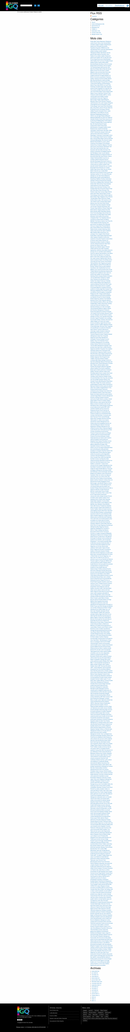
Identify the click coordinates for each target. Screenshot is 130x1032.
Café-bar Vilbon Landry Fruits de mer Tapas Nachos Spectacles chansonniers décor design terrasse (100, 494)
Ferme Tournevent (104, 531)
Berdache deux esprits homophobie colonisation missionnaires (98, 129)
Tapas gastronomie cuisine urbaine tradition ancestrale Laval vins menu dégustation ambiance (100, 653)
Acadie (97, 399)
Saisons (102, 399)
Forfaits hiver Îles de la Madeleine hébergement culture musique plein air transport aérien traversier (100, 920)
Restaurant (93, 410)
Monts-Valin (93, 554)
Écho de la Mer (99, 248)
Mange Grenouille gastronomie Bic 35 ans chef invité (101, 802)
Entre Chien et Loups (95, 525)
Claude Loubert (97, 598)
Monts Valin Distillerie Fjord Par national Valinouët (100, 252)
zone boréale (102, 518)
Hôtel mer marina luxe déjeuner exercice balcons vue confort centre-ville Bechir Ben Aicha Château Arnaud (100, 476)
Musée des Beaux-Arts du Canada (103, 64)
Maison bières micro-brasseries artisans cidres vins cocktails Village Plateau (101, 743)
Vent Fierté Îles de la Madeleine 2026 (101, 736)
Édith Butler (97, 277)
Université (98, 46)
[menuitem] (127, 5)
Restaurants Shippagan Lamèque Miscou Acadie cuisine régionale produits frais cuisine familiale (101, 699)
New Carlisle (100, 405)
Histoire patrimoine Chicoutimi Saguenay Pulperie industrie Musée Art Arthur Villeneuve (100, 819)
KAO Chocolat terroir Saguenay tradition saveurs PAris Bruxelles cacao (100, 352)
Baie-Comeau (107, 193)
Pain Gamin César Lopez (100, 245)
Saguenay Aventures (106, 525)
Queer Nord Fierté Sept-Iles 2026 (100, 741)
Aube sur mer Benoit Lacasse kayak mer (100, 218)
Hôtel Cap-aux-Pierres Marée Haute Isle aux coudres (100, 170)
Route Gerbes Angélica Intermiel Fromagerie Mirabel (99, 74)
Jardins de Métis (97, 90)
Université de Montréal (101, 554)
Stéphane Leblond (100, 523)
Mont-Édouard (108, 523)
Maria (103, 598)
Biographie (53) (95, 27)
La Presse (101, 561)
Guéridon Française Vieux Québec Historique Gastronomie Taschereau (101, 349)
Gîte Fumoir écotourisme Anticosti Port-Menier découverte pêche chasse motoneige (101, 954)
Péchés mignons (108, 195)
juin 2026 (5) (95, 973)
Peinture (105, 93)
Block (111, 381)
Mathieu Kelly (93, 601)
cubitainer (92, 548)
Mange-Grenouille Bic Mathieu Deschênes (99, 762)
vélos (107, 319)
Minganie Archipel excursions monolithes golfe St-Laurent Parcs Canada (101, 887)
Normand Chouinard (102, 578)
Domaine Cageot (94, 318)
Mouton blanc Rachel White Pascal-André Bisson (100, 226)
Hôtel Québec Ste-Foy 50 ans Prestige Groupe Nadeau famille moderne (101, 61)
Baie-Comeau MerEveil (106, 122)
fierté (91, 405)
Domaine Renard (103, 646)
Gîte (106, 402)
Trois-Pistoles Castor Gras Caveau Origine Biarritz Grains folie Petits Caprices (101, 191)
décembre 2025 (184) (97, 981)
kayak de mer (93, 573)
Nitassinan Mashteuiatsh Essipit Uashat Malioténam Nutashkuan (100, 177)
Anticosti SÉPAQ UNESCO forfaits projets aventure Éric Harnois (100, 958)
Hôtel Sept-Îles (94, 616)
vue (100, 328)
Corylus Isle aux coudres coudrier (98, 164)
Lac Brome (101, 1014)
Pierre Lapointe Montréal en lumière (104, 363)
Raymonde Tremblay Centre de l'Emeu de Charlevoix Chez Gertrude (101, 305)
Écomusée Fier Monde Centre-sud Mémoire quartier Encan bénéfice (100, 538)
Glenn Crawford (103, 648)
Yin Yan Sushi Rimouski (105, 174)
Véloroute (96, 624)
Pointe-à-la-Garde (101, 400)
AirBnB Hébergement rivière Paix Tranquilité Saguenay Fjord (101, 335)
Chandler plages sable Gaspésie (103, 86)
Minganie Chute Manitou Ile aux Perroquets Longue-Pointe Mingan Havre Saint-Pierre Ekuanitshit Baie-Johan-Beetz (101, 105)
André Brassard (106, 59)
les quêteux (93, 520)
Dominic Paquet (100, 580)
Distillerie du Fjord (105, 544)
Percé (96, 436)
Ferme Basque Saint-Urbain (97, 195)
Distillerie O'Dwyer (101, 208)
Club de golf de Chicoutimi (101, 619)
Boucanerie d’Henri (95, 531)
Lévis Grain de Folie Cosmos (97, 261)
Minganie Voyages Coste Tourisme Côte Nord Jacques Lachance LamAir (101, 946)
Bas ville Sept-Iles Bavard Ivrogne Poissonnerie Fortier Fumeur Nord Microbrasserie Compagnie (98, 125)
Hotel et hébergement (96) (98, 24)
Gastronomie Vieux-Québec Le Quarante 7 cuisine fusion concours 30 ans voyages (100, 463)
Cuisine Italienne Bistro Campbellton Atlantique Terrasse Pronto (100, 786)
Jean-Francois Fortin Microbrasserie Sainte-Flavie (98, 860)
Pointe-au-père (102, 266)
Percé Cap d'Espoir (105, 446)
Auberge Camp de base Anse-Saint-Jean (101, 346)
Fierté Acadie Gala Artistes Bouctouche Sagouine (100, 865)
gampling (101, 630)
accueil (92, 407)
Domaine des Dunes (106, 570)
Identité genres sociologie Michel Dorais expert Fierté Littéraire (100, 817)
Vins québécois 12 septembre (97, 761)
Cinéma (104, 91)
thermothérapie (101, 436)
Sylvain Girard (93, 578)
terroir (108, 316)
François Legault (94, 561)
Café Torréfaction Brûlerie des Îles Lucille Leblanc (101, 759)
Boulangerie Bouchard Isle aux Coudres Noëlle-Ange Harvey (100, 168)
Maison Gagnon (94, 617)
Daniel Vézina (97, 43)
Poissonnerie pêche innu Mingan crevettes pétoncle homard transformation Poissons (100, 434)
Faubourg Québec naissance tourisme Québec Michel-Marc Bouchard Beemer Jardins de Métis (101, 78)
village (95, 321)
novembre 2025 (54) (96, 983)
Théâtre (109, 949)
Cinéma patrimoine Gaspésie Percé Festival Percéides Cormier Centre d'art (100, 441)
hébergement (93, 527)
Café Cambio (98, 548)
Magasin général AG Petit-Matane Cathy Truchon (100, 152)
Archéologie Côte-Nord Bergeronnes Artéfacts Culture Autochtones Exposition (101, 473)
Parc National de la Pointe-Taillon (99, 621)
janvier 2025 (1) (95, 993)
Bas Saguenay (100, 527)
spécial (103, 402)
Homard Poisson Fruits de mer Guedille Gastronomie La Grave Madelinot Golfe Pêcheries (101, 725)
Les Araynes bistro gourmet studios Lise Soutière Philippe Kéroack (100, 487)
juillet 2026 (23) (95, 971)
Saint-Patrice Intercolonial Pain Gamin (100, 229)
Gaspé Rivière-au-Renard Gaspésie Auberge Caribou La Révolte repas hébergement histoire (101, 729)
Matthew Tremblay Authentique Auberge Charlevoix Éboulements (100, 179)
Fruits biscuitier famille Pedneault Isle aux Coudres (101, 165)
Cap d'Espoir (93, 632)
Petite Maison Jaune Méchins (97, 112)
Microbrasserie (102, 381)
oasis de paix (107, 404)
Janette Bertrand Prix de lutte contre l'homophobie (100, 648)
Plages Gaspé (100, 99)
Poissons (92, 433)
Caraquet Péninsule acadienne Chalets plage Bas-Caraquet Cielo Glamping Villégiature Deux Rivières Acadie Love (101, 290)
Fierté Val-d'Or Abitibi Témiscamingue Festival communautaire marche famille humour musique (100, 643)
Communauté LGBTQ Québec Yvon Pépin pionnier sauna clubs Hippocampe (100, 830)
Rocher (109, 402)
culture (99, 402)
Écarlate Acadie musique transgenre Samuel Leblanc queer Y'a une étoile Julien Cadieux (101, 678)
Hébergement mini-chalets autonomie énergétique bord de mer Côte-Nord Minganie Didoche (100, 423)
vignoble (105, 316)
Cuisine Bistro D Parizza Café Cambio (101, 239)
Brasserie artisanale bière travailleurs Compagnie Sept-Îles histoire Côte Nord (101, 450)
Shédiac (105, 661)
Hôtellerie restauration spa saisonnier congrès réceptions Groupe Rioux (101, 864)
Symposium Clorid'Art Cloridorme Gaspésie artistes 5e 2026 (101, 720)
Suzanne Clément (107, 583)
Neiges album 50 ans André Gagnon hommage (101, 959)
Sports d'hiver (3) (96, 25)
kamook (92, 572)
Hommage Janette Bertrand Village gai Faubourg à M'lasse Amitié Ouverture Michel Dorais (101, 842)
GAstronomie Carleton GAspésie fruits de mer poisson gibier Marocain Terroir (101, 754)
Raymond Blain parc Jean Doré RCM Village (100, 90)
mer (100, 413)
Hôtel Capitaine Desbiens (96, 237)
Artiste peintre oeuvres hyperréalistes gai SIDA (100, 938)
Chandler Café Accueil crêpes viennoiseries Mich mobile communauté (101, 798)
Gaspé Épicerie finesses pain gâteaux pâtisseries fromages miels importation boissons (100, 444)
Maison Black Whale (102, 632)
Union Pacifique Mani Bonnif (100, 187)
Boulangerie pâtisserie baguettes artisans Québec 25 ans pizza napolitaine (100, 367)
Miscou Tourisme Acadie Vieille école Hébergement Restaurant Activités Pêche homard (101, 682)
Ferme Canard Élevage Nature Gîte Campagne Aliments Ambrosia (100, 417)
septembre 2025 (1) (96, 985)
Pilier (91, 383)
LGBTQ (101, 562)
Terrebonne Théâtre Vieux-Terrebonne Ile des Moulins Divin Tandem (100, 279)
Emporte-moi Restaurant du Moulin (99, 241)
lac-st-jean (98, 520)
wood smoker (93, 672)
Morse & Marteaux (108, 672)
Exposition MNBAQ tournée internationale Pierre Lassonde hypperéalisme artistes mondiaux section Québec (101, 49)
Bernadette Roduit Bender (105, 572)
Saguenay (92, 349)
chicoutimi (96, 588)
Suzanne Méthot (94, 646)
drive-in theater (104, 671)
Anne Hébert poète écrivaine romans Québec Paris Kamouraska (101, 941)
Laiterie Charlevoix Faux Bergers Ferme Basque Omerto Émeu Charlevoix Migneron (100, 143)
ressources (106, 408)
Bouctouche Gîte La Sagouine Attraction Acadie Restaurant (101, 488)
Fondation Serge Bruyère (105, 44)
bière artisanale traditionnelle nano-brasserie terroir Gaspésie (101, 825)
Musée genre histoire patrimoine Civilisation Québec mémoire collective (100, 370)
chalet (95, 572)
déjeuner (99, 412)
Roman (104, 264)
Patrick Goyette (97, 582)
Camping (103, 412)
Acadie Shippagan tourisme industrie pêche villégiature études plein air (100, 689)
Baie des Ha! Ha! (98, 620)
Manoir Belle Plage (95, 196)
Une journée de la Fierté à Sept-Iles (57, 1021)
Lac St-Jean (100, 321)
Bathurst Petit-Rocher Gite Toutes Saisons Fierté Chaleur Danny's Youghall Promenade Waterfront (100, 285)
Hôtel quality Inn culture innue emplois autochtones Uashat (99, 420)
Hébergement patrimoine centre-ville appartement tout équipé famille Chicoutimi (100, 603)
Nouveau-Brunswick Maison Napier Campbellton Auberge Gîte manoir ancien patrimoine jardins (100, 659)
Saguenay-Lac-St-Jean (95, 546)
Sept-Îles (100, 616)
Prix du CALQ (104, 557)
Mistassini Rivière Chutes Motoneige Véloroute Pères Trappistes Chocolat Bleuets (101, 326)
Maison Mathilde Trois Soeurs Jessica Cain (99, 220)
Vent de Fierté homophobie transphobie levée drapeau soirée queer (101, 717)
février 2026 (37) (96, 978)
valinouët (100, 522)
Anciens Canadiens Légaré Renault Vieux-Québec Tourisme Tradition (100, 323)
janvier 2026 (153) (96, 980)
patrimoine (103, 328)
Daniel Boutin (109, 645)
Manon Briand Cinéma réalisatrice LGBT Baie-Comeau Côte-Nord (101, 696)
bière (94, 383)
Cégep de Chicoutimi (99, 549)
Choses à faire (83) (96, 32)
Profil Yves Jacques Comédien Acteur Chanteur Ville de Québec (101, 770)
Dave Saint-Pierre (99, 133)
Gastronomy (93, 46)
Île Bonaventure (108, 630)
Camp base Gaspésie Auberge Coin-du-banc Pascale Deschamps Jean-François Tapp (100, 206)
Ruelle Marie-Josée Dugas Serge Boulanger (101, 235)
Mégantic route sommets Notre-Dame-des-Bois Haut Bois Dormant (100, 72)
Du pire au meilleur (53, 1015)
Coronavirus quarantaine (100, 77)
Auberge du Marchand (95, 596)
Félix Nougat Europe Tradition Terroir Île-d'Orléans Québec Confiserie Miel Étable (100, 358)
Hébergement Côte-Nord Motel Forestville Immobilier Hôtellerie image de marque (101, 466)
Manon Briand (97, 575)
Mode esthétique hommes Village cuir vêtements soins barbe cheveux (101, 707)
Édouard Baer (99, 577)
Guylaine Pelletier (105, 551)
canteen (111, 671)
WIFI (105, 407)
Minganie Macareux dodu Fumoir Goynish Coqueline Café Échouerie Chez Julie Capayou (100, 101)
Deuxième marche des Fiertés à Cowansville (58, 1018)
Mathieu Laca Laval (95, 269)
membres (92, 408)
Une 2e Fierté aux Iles (54, 1010)
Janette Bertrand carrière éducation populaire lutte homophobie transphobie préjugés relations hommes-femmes (101, 693)
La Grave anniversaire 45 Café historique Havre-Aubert (101, 870)
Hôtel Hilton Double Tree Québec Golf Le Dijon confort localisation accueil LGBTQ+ (101, 890)
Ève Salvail (103, 297)
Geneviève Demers (95, 552)
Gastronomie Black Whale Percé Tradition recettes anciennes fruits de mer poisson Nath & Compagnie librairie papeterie (100, 747)
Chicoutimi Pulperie (100, 239)
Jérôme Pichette (98, 599)
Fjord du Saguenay (108, 947)
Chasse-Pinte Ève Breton (98, 313)
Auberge (109, 184)
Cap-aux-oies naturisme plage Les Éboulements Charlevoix (100, 914)
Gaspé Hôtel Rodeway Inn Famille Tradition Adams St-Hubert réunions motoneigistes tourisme (100, 509)
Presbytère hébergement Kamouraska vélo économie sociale (100, 936)
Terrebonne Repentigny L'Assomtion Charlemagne (99, 134)
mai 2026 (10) (95, 974)
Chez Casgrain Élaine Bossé (102, 234)
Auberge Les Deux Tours (96, 316)
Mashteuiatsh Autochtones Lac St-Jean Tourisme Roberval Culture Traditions (99, 333)
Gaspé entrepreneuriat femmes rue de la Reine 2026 (101, 354)
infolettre (97, 408)
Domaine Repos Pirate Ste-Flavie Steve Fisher (101, 189)
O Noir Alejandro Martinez (104, 300)
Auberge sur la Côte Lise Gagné (102, 306)
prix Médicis (107, 561)
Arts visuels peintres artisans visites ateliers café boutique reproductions (100, 764)
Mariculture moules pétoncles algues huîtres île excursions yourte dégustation (100, 453)
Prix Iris (106, 580)
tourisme (109, 347)
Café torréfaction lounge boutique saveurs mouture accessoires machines (100, 757)
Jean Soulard (104, 43)
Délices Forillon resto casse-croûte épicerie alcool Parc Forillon (101, 791)
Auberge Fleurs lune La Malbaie (100, 181)
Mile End (108, 264)
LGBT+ (108, 407)
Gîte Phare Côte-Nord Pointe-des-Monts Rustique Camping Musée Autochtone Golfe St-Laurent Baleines (101, 512)
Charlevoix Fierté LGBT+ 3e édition (100, 854)
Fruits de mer (106, 410)
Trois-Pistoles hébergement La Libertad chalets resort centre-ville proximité (101, 722)
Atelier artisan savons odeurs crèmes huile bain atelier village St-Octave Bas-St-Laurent (100, 589)
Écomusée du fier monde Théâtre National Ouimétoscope (101, 270)
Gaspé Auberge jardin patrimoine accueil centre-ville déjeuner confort (101, 793)
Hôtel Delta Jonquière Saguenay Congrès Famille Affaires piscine (100, 515)
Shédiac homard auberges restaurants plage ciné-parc (101, 708)
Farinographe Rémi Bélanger (103, 224)
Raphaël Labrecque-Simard (102, 611)
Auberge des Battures (103, 530)
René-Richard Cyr (94, 949)
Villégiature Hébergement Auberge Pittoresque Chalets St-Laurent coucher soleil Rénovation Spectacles (101, 780)
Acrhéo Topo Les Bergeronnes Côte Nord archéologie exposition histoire (101, 734)
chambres (101, 404)
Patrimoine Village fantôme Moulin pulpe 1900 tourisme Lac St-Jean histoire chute (101, 200)
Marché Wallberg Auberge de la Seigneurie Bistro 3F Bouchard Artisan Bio (101, 154)
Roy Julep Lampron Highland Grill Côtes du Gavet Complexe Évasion (100, 259)
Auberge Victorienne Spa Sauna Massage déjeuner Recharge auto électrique (101, 361)
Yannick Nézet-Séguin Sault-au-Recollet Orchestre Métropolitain (101, 139)
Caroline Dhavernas (95, 585)
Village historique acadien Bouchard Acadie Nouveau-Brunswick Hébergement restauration (100, 685)
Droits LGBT (93, 41)
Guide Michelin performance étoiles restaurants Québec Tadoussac (100, 858)
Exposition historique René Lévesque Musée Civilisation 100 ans (101, 276)
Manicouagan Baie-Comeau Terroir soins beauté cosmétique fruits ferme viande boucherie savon (100, 714)
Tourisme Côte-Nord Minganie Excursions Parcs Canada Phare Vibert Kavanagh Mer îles (100, 457)
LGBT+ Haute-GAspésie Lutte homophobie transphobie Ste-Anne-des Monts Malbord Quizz (100, 669)
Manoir (94, 405)
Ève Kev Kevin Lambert (103, 70)
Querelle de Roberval (107, 559)
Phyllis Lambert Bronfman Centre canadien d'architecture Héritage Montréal (101, 628)
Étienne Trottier (94, 530)
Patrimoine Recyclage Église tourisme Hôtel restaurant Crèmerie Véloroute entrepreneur (100, 908)
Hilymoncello (105, 546)
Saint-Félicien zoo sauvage (99, 115)
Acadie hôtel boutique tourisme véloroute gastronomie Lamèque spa (100, 805)
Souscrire (94, 16)
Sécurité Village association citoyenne (100, 807)
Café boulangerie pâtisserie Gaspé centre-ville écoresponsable (100, 814)
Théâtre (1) (94, 29)
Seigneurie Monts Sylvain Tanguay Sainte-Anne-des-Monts (101, 209)
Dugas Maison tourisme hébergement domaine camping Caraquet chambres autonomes (101, 397)
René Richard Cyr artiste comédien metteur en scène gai (101, 788)
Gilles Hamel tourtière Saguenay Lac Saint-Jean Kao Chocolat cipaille (101, 822)
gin (112, 525)
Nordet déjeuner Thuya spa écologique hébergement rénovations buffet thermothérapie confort (101, 470)
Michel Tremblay (103, 949)
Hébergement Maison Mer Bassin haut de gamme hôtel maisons (100, 53)
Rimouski (104, 190)
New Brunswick (97, 671)
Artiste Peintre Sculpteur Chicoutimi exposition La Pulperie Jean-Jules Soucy (101, 869)
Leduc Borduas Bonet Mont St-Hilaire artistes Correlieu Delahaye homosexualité (101, 636)
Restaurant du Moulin (102, 607)
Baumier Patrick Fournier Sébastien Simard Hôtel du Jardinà (101, 314)
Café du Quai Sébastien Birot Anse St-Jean (100, 950)
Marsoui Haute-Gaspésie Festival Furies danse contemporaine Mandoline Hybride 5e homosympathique (101, 675)
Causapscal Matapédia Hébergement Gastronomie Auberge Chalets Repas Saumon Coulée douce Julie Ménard (101, 534)
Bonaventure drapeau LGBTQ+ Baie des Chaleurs (99, 702)
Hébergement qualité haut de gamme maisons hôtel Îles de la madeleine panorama (100, 876)
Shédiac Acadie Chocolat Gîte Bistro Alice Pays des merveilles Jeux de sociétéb (101, 378)
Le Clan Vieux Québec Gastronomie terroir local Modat (99, 964)
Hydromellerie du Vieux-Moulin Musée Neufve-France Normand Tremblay (99, 186)
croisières (103, 319)
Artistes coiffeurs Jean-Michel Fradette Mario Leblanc (101, 302)
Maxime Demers (105, 575)
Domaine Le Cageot (95, 533)
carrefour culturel (108, 399)
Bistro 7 (98, 640)
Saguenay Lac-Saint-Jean (96, 952)
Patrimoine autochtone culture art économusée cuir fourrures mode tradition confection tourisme (101, 924)
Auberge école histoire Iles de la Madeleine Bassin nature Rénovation (101, 391)
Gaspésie (110, 915)
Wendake (92, 688)
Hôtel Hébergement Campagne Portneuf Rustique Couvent (99, 338)
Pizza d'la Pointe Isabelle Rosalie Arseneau (101, 221)
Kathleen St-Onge (107, 599)
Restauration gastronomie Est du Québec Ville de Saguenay (100, 704)
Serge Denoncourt (98, 59)
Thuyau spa (97, 606)
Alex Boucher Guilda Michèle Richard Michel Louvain (101, 140)
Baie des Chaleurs (92, 1012)
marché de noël (94, 522)
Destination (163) (96, 31)
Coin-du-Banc (93, 607)
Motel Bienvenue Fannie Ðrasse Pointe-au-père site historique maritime (101, 172)
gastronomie (93, 412)
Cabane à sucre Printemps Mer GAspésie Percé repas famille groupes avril (100, 836)
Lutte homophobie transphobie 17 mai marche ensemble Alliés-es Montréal (101, 541)
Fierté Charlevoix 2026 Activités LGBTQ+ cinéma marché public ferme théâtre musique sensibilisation (100, 95)
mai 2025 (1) (95, 988)
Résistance (108, 41)
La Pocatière (98, 625)
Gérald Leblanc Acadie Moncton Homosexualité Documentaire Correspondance (101, 564)
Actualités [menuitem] (109, 5)
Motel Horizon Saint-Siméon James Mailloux (99, 501)
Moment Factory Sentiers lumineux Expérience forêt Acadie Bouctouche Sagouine (100, 852)
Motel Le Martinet (103, 624)
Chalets (97, 413)
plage (91, 400)
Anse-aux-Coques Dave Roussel (98, 226)
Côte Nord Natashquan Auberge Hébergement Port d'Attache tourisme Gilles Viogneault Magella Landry (101, 427)
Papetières (93, 48)
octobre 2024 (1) (96, 995)
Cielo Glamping (94, 302)
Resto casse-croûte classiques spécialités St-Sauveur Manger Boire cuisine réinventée (101, 593)
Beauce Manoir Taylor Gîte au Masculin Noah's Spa (100, 255)
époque (105, 405)
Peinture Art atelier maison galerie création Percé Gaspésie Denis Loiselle (101, 497)
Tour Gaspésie (102, 217)
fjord (109, 319)
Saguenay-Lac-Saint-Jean (106, 552)
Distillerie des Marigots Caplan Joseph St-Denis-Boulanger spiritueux (100, 933)
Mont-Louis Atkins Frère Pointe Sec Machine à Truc (101, 254)
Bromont (97, 648)
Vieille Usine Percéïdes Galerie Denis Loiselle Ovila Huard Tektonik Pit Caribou (101, 373)
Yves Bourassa (101, 638)
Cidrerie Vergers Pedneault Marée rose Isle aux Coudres (101, 157)
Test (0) (93, 22)
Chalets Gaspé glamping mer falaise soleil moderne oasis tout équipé (100, 437)
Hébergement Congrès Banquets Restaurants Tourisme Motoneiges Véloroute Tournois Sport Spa (101, 903)
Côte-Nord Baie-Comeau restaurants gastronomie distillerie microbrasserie (99, 930)
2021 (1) (94, 1000)
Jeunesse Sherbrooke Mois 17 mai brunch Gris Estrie (100, 543)
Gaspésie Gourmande (102, 601)
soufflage (109, 318)
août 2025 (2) (95, 987)
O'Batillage (98, 528)
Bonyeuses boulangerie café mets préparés (100, 944)
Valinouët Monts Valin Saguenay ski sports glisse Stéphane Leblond (100, 263)
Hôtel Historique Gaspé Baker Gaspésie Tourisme (100, 500)
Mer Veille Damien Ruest (100, 184)
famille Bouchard (102, 517)
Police (98, 41)
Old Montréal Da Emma (104, 268)
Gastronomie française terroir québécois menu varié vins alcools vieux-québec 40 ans (101, 272)
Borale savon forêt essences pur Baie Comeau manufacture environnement (101, 430)
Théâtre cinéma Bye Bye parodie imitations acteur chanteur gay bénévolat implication (101, 845)
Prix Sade (98, 557)
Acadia (104, 716)
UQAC (101, 588)
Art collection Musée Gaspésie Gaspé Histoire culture (100, 801)
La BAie (105, 347)
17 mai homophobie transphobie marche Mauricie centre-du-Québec (100, 586)
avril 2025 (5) (95, 990)
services (102, 408)
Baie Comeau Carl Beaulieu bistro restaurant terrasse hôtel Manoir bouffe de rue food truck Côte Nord (101, 460)
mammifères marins (102, 573)
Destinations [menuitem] (119, 5)
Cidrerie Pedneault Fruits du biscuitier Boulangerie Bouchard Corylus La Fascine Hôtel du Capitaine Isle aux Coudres (101, 161)
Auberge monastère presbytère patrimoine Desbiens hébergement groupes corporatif (101, 911)
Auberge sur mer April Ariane (97, 175)
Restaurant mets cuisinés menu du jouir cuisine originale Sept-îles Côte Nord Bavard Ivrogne (101, 738)
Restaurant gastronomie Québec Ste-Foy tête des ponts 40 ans (100, 57)
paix (97, 402)
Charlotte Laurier (105, 582)
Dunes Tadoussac (99, 93)
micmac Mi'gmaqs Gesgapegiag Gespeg (99, 113)
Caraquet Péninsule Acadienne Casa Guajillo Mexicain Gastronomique (99, 567)
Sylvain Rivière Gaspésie (96, 88)
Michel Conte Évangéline (99, 292)
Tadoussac (98, 570)
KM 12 (107, 528)
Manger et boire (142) (97, 34)
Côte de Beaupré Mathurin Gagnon (98, 308)
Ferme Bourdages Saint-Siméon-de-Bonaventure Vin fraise (100, 213)
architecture (110, 405)
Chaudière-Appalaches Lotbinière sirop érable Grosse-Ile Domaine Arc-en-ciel (101, 250)
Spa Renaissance (106, 616)
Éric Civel (103, 528)
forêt (95, 402)
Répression (102, 41)
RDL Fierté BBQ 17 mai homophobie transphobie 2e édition (101, 662)
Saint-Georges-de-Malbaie (106, 606)
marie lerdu (95, 518)
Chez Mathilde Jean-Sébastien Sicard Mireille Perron (101, 504)
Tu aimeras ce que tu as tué (99, 558)
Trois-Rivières (108, 261)
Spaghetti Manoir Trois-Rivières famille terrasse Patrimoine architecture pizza (101, 389)
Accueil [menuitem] (100, 5)
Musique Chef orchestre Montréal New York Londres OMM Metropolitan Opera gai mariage (101, 848)
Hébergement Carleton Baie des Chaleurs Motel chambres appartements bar (101, 767)
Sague (103, 609)
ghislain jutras (108, 518)
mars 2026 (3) (95, 976)
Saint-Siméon (104, 156)
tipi (98, 572)
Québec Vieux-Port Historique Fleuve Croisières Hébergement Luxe (99, 341)
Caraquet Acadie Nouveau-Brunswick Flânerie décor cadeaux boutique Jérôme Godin (101, 656)
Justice (92, 43)
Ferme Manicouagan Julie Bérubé (100, 482)
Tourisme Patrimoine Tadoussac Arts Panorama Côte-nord (100, 827)
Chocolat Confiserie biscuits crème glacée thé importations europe (101, 775)
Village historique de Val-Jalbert (100, 608)
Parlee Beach (100, 672)
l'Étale (107, 381)
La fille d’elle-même (53, 1013)
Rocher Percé (99, 410)
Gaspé (107, 91)
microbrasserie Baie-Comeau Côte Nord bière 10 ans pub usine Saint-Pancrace (100, 415)
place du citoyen (105, 520)
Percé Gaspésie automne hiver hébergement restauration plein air (99, 796)
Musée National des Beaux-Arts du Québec (100, 65)
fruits (111, 316)
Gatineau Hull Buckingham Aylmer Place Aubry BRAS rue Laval (100, 84)
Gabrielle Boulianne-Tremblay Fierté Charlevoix (100, 375)
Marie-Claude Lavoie (99, 627)
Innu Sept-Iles (106, 88)
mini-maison (106, 321)
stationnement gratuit (99, 407)
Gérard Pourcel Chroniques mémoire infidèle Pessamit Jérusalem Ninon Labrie (100, 110)
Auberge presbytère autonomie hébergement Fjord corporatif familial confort (101, 917)
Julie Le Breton (107, 577)
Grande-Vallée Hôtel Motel (100, 211)
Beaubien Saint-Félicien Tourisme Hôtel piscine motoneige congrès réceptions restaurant (100, 329)
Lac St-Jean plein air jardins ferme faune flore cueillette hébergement (100, 732)
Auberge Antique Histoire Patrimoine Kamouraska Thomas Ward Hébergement (100, 344)
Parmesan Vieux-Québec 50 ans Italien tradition (100, 55)
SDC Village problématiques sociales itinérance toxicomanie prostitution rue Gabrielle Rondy (100, 295)
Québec (95, 400)
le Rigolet (104, 620)
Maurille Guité (104, 596)
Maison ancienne (94, 404)
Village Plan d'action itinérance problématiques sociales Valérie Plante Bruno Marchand (101, 384)
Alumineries (104, 46)
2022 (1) (94, 999)
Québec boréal (107, 127)
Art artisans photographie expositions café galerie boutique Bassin (99, 879)
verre (105, 318)
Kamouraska (104, 625)
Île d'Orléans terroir (107, 260)
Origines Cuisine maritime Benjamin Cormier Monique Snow (101, 483)
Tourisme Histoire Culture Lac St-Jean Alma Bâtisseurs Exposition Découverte (101, 927)
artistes (98, 319)
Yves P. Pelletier (99, 583)
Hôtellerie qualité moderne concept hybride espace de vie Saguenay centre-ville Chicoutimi (100, 898)
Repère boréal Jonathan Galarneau (98, 229)
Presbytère (101, 318)
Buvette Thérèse (94, 266)
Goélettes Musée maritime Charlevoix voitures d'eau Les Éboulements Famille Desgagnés (101, 479)
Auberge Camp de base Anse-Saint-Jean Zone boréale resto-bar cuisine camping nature (101, 895)
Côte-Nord (105, 588)
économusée (93, 319)
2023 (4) (94, 997)
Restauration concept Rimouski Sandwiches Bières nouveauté (100, 809)
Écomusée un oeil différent (103, 942)
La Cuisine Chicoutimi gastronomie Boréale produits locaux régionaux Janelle (100, 893)
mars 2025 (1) (95, 992)
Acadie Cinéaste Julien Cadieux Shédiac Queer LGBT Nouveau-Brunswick (100, 665)
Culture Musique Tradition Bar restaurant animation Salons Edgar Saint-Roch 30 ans (100, 613)
